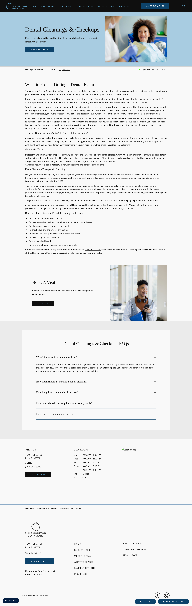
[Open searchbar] (183, 6)
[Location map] (144, 472)
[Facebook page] (157, 595)
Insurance (123, 6)
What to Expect (85, 6)
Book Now (43, 304)
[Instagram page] (167, 595)
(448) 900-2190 (64, 70)
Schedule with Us (155, 6)
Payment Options (105, 6)
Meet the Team (65, 6)
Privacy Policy (132, 543)
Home (35, 6)
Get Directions (38, 474)
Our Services (48, 6)
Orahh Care (130, 555)
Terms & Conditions (135, 549)
